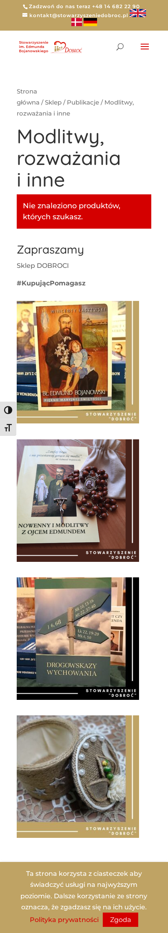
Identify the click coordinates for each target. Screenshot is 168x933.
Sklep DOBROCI (44, 265)
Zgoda (120, 920)
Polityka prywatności (64, 920)
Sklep (53, 102)
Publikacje (83, 102)
